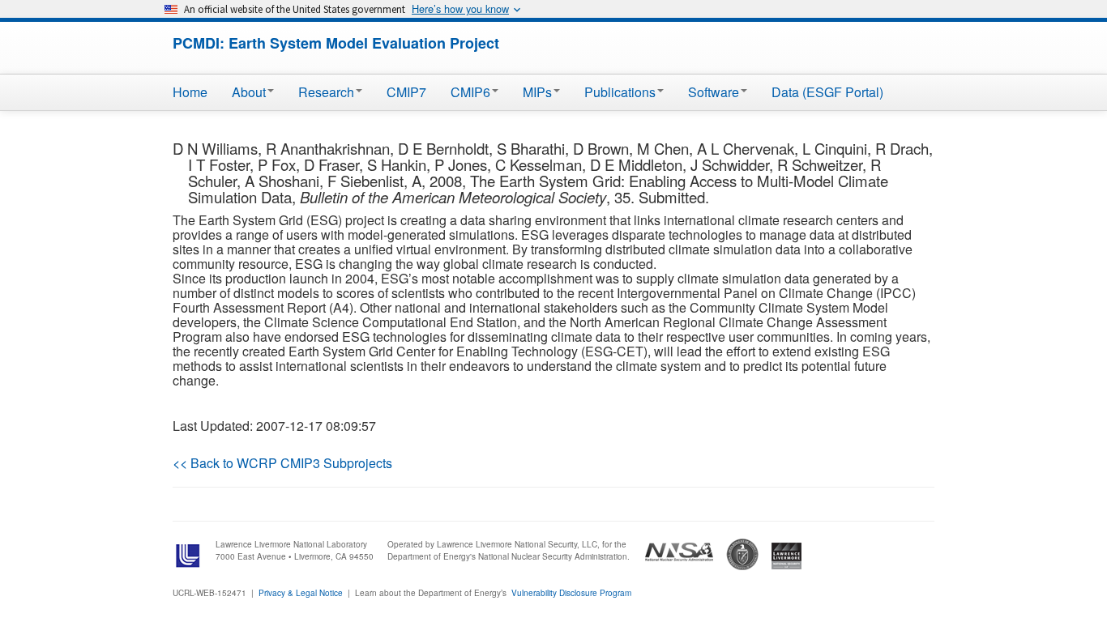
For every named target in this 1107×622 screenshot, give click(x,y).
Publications (620, 92)
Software (713, 92)
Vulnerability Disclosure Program (571, 593)
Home (190, 92)
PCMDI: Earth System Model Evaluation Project (336, 42)
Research (326, 92)
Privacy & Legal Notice (301, 593)
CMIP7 (406, 92)
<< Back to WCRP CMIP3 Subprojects (282, 463)
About (249, 92)
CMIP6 (470, 92)
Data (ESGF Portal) (827, 92)
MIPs (537, 92)
